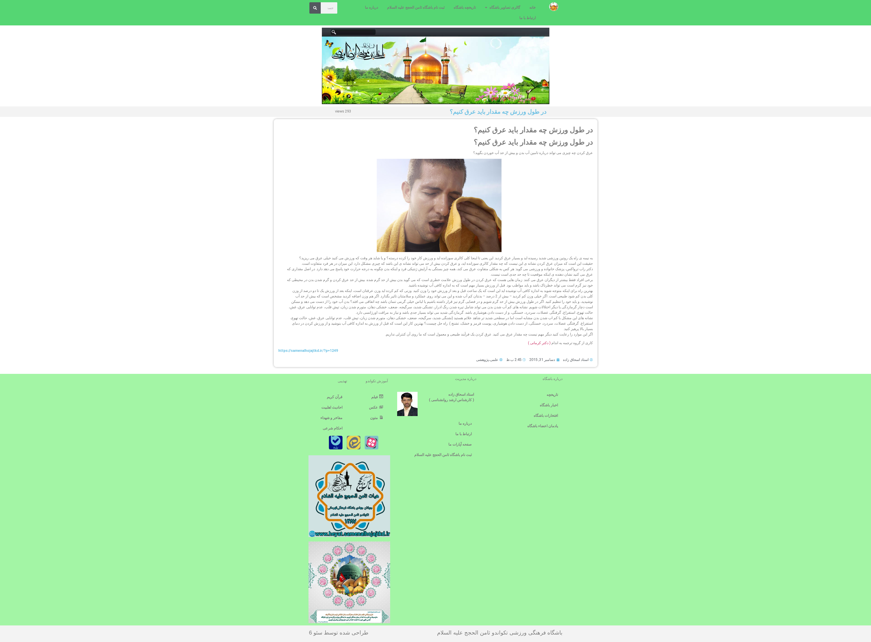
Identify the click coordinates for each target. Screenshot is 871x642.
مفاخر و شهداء (332, 418)
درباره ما (371, 7)
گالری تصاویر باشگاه (504, 7)
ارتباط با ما (527, 18)
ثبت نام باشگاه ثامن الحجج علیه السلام (416, 7)
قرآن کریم (335, 397)
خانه (532, 7)
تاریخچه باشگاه (465, 7)
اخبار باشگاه (549, 405)
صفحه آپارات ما (460, 444)
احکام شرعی (333, 428)
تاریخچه (552, 394)
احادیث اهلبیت (332, 407)
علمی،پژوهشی (487, 360)
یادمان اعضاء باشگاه (542, 426)
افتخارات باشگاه (546, 415)
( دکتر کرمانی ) (539, 343)
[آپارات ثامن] (371, 442)
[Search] (315, 8)
